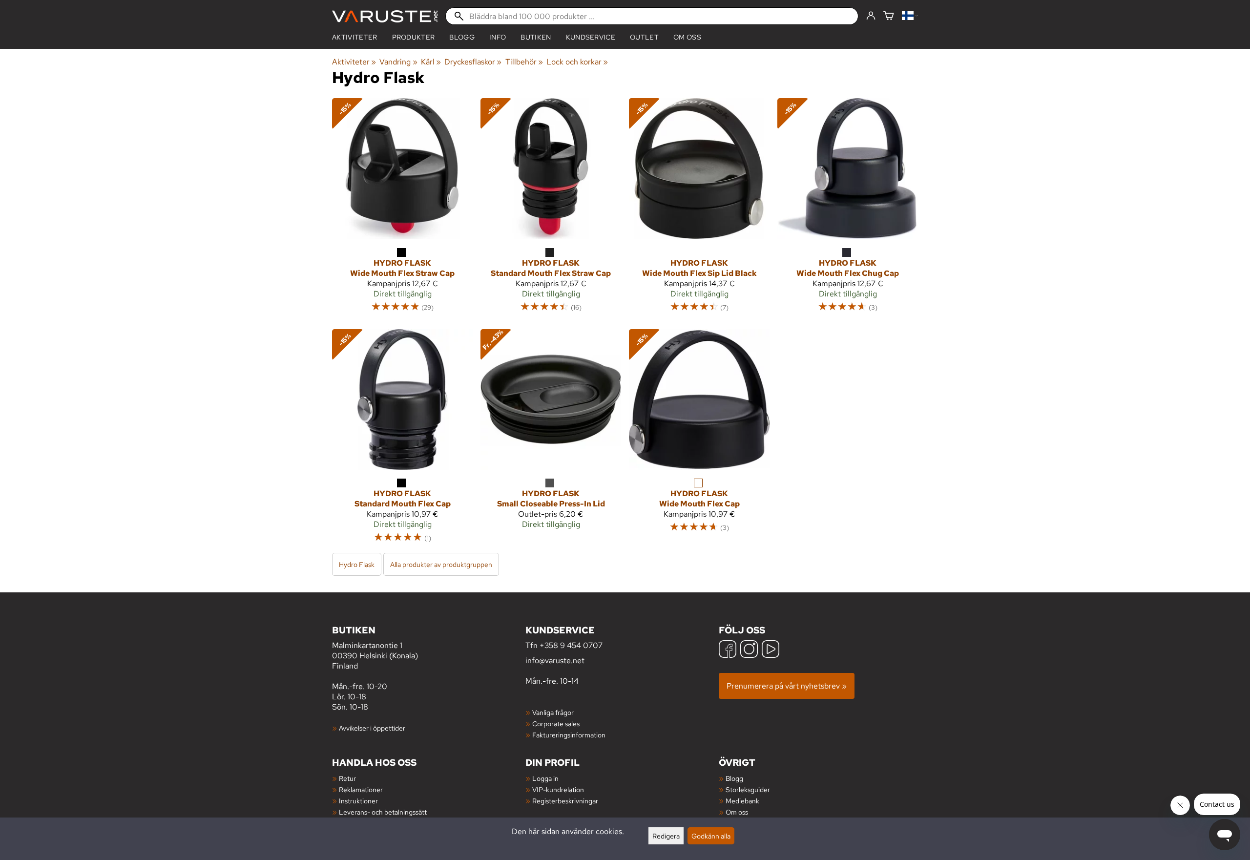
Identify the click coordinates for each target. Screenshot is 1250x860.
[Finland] (910, 16)
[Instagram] (749, 650)
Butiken (536, 37)
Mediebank (742, 800)
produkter (413, 37)
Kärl (431, 62)
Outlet (644, 37)
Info (497, 37)
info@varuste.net (554, 660)
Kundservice (591, 37)
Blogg (734, 778)
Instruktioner (358, 800)
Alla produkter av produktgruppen (441, 564)
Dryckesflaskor (472, 62)
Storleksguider (748, 789)
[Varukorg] (888, 16)
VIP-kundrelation (558, 789)
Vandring (398, 62)
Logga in (545, 778)
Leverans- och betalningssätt (383, 812)
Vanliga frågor (553, 712)
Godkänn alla (710, 835)
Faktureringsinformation (568, 734)
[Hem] (385, 16)
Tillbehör (524, 62)
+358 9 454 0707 (571, 645)
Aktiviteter (354, 37)
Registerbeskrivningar (565, 800)
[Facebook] (727, 650)
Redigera (666, 835)
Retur (347, 778)
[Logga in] (870, 16)
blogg (462, 37)
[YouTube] (770, 650)
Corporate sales (556, 723)
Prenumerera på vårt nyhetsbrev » (787, 686)
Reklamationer (361, 789)
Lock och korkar (577, 62)
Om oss (687, 37)
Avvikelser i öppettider (372, 728)
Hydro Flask (357, 564)
